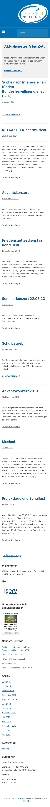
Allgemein (6, 749)
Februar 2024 (8, 690)
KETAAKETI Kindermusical (13, 659)
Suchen (44, 32)
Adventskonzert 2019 (20, 391)
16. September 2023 (11, 251)
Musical (8, 442)
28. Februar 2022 (9, 349)
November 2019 (9, 713)
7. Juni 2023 (7, 304)
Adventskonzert (9, 663)
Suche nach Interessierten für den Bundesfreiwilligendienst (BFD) (17, 648)
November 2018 (9, 726)
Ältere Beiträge (12, 555)
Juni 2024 (6, 686)
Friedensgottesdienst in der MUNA (17, 668)
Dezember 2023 (9, 695)
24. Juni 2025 (8, 102)
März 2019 (6, 721)
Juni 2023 (6, 704)
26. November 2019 (10, 397)
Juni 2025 (6, 682)
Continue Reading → (13, 71)
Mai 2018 (6, 735)
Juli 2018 (6, 730)
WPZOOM (26, 801)
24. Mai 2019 (7, 448)
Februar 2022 (8, 708)
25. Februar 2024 (9, 136)
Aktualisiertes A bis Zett (12, 654)
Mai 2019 (6, 717)
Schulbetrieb (12, 343)
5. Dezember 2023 (10, 198)
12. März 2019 (8, 504)
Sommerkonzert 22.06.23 (23, 298)
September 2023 (9, 699)
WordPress (19, 798)
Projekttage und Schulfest (23, 498)
